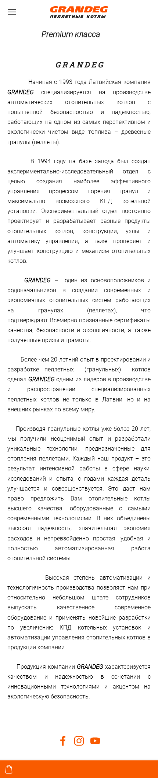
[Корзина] (9, 769)
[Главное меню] (12, 12)
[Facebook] (62, 740)
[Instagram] (79, 740)
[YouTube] (95, 740)
